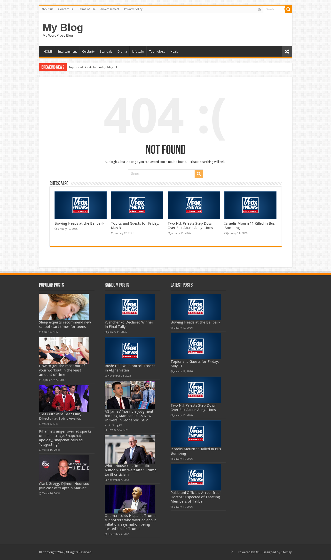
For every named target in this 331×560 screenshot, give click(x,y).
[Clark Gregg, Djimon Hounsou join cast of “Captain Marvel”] (64, 468)
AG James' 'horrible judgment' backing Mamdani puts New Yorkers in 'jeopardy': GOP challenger (129, 418)
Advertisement (109, 9)
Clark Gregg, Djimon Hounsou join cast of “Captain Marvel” (64, 485)
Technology (157, 51)
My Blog (63, 27)
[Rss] (259, 9)
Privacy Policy (133, 9)
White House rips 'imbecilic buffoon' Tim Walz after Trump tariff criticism (131, 470)
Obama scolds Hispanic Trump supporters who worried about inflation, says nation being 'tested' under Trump (130, 522)
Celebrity (88, 51)
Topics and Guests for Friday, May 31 (93, 67)
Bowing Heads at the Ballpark (79, 223)
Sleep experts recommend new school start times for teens (65, 324)
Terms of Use (86, 9)
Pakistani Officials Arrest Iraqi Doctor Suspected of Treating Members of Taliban (196, 497)
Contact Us (65, 9)
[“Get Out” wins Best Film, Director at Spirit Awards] (64, 398)
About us (47, 9)
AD (257, 552)
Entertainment (67, 51)
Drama (122, 51)
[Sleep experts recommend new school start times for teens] (64, 307)
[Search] (288, 9)
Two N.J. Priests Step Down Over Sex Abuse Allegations (190, 225)
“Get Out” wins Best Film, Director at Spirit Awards (60, 416)
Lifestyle (138, 51)
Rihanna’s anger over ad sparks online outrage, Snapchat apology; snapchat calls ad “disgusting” (65, 438)
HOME (48, 51)
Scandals (106, 51)
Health (175, 51)
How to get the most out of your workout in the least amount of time (62, 370)
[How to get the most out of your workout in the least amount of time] (64, 350)
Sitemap (286, 552)
